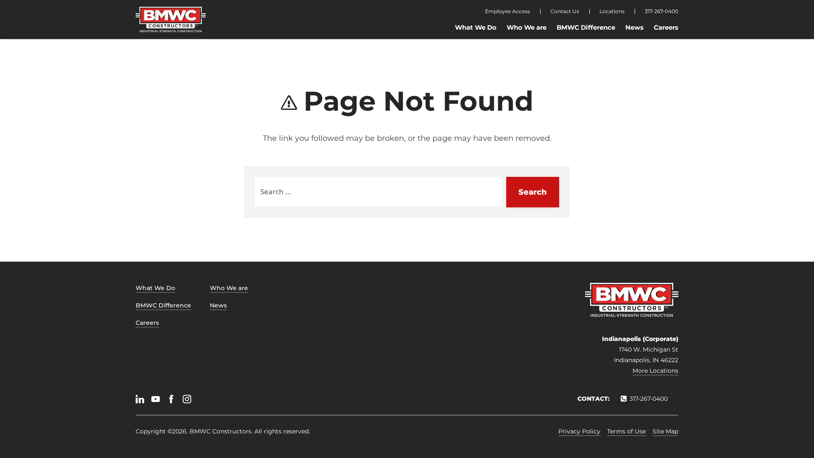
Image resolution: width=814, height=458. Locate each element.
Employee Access (507, 11)
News (634, 27)
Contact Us (564, 11)
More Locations (655, 370)
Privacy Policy (579, 431)
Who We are (526, 27)
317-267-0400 (661, 11)
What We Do (475, 27)
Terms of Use (626, 431)
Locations (611, 11)
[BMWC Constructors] (171, 19)
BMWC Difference (586, 27)
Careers (666, 27)
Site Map (665, 431)
